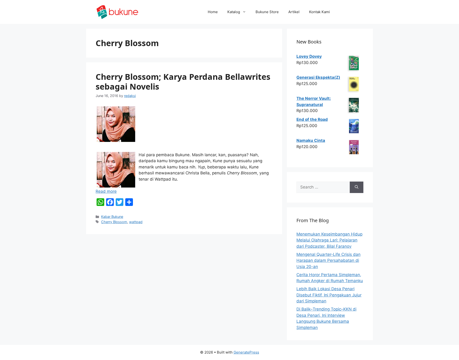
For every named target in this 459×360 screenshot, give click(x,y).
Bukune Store (267, 12)
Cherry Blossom (114, 222)
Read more (106, 191)
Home (213, 12)
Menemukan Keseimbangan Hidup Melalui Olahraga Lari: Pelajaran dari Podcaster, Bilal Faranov (329, 240)
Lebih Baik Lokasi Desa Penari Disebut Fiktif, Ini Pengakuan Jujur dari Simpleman (328, 294)
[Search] (356, 187)
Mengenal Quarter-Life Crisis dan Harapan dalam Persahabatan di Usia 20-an (328, 260)
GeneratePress (246, 352)
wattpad (135, 222)
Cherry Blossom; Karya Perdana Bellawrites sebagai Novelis (183, 81)
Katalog (233, 12)
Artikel (294, 12)
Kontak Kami (319, 12)
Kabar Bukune (112, 217)
